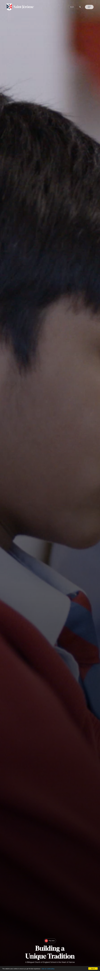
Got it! (93, 969)
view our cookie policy (47, 969)
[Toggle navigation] (89, 7)
